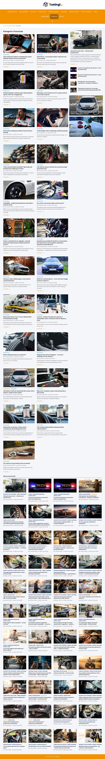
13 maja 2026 (41, 60)
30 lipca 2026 (58, 576)
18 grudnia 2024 (9, 246)
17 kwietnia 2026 (42, 96)
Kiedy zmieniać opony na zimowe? (14, 355)
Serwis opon (67, 695)
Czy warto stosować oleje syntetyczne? (50, 203)
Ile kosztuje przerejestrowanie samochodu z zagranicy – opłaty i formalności (63, 624)
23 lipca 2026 (8, 676)
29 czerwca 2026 (9, 60)
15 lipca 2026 (83, 749)
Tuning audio (11, 720)
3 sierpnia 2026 (59, 525)
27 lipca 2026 (8, 626)
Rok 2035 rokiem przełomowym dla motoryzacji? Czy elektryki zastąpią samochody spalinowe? (82, 134)
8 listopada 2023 (9, 320)
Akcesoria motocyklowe (60, 671)
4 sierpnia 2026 (84, 499)
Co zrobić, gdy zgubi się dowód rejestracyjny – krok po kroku (88, 623)
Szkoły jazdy (40, 645)
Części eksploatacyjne (35, 570)
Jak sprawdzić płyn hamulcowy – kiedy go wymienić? (38, 573)
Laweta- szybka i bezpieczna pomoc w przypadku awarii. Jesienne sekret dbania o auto (51, 318)
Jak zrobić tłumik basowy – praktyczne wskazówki (11, 722)
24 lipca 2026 (58, 650)
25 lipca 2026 (8, 652)
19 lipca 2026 (83, 701)
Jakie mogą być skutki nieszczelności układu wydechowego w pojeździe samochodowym (90, 699)
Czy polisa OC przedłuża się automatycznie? (87, 722)
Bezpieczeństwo (12, 11)
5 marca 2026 (8, 134)
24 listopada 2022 (42, 394)
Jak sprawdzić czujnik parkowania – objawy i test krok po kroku (14, 673)
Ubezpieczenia (45, 16)
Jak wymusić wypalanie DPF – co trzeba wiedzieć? (63, 522)
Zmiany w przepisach (19, 546)
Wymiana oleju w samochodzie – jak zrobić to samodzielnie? (89, 747)
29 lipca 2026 (8, 600)
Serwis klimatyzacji (19, 570)
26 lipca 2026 (58, 626)
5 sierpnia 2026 (8, 499)
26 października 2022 (10, 431)
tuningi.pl (57, 756)
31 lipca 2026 (8, 576)
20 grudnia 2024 (42, 205)
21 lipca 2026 (8, 701)
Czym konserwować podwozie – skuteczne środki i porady (63, 597)
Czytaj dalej (6, 66)
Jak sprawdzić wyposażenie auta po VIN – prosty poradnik (14, 597)
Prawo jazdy (42, 11)
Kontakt (61, 16)
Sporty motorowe (86, 11)
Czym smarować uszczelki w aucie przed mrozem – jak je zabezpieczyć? (40, 597)
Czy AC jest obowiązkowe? (62, 722)
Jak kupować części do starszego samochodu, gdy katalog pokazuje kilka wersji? (89, 90)
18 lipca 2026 (33, 725)
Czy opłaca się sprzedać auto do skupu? (16, 463)
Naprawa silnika (33, 671)
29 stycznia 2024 (9, 282)
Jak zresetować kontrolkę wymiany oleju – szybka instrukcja (64, 647)
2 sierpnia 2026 (8, 551)
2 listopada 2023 (42, 322)
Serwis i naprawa (74, 11)
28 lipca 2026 (58, 600)
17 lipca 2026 (83, 725)
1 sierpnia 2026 (58, 551)
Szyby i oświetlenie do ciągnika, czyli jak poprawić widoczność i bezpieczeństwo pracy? (16, 242)
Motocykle (33, 11)
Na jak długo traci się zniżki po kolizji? (40, 746)
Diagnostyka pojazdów (9, 494)
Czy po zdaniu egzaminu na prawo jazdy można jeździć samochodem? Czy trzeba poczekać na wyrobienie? (40, 525)
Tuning (95, 11)
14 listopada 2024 (42, 246)
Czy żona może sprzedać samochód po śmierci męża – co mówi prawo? (40, 698)
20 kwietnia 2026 (9, 96)
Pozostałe (54, 16)
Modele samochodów (84, 494)
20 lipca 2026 (58, 701)
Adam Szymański (19, 60)
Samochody (64, 11)
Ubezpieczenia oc (42, 546)
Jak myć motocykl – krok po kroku (64, 673)
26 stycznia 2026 (42, 170)
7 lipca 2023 (41, 358)
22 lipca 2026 (58, 675)
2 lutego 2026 (8, 170)
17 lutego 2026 (42, 132)
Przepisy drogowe (53, 11)
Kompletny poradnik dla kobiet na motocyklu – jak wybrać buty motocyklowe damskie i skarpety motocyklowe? (52, 242)
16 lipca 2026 (33, 748)
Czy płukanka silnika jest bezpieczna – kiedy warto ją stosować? (65, 747)
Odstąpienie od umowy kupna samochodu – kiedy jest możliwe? (88, 82)
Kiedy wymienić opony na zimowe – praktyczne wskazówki (64, 698)
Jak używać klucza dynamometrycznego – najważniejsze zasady (65, 574)
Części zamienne (23, 11)
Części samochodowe (9, 520)
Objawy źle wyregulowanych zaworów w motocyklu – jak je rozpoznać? (40, 673)
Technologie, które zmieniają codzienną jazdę (52, 131)
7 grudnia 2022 (8, 394)
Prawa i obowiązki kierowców (36, 494)
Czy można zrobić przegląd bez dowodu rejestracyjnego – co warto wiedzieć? (39, 624)
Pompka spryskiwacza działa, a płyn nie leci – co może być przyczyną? (89, 573)
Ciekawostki (6, 388)
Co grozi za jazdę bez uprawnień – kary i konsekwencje (39, 498)
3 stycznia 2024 (42, 282)
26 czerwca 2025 (9, 207)
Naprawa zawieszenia (60, 570)
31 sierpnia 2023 (9, 356)
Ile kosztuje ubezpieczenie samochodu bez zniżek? (37, 548)
